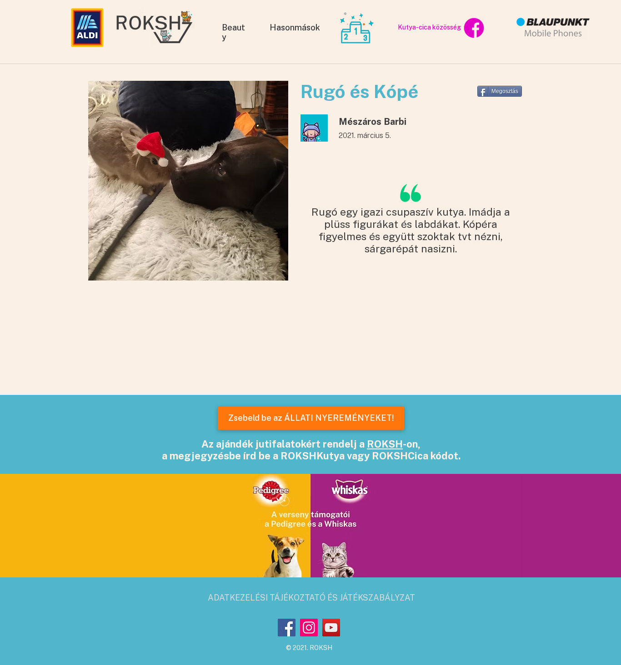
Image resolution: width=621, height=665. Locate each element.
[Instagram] (309, 627)
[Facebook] (286, 627)
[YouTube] (331, 627)
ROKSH (385, 444)
